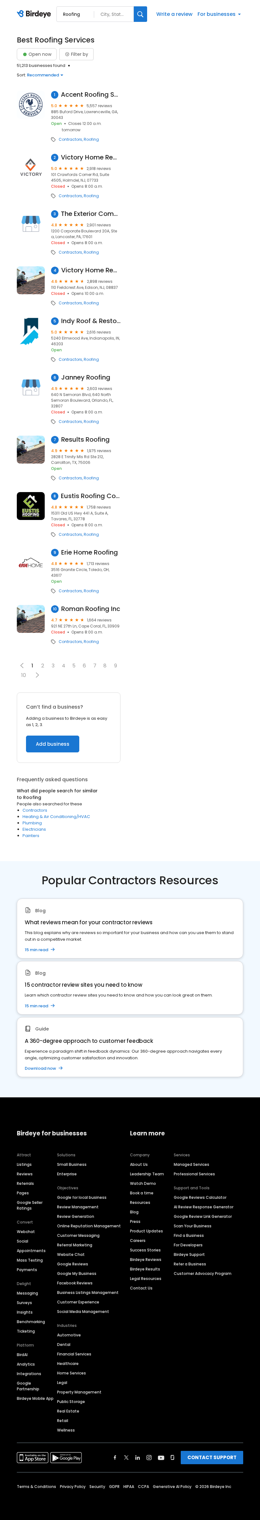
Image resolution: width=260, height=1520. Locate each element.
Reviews (25, 1174)
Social (22, 1241)
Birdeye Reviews (145, 1259)
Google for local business (82, 1197)
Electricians (34, 829)
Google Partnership (28, 1386)
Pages (23, 1193)
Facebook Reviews (75, 1283)
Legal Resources (145, 1278)
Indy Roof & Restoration (90, 321)
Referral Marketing (74, 1245)
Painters (31, 836)
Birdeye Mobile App (35, 1398)
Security (97, 1486)
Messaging (27, 1293)
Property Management (79, 1392)
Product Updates (146, 1231)
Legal (62, 1382)
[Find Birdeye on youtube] (161, 1457)
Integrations (29, 1373)
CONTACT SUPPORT (212, 1457)
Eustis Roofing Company (90, 496)
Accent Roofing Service (91, 95)
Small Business (72, 1164)
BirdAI (22, 1354)
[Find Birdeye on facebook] (115, 1457)
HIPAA (128, 1486)
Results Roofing (85, 440)
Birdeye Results (145, 1269)
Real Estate (68, 1411)
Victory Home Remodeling (90, 157)
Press (135, 1221)
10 (23, 675)
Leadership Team (147, 1174)
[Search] (140, 14)
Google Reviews (72, 1264)
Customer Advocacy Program (202, 1273)
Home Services (71, 1373)
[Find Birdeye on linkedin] (137, 1457)
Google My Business (76, 1273)
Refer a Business (190, 1264)
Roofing (91, 139)
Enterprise (67, 1174)
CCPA (143, 1486)
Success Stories (145, 1250)
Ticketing (26, 1331)
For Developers (188, 1245)
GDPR (114, 1486)
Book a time (141, 1193)
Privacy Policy (73, 1486)
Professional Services (194, 1174)
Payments (27, 1269)
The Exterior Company (90, 214)
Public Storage (71, 1401)
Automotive (69, 1335)
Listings (24, 1164)
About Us (139, 1164)
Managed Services (191, 1164)
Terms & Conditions (36, 1486)
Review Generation (75, 1216)
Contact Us (141, 1288)
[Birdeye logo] (35, 14)
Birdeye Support (189, 1254)
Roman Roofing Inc (90, 609)
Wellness (66, 1430)
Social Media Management (83, 1311)
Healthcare (68, 1363)
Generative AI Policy (172, 1486)
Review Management (78, 1207)
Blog (134, 1212)
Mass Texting (30, 1260)
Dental (63, 1344)
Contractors (70, 139)
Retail (62, 1420)
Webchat (26, 1231)
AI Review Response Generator (203, 1207)
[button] (37, 675)
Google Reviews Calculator (200, 1197)
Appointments (31, 1250)
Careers (138, 1240)
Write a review (174, 14)
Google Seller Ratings (29, 1205)
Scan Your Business (192, 1226)
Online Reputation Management (89, 1226)
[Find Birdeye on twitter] (126, 1457)
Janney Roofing (85, 377)
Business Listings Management (88, 1292)
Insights (25, 1312)
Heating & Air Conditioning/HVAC (56, 817)
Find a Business (189, 1235)
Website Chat (71, 1254)
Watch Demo (143, 1183)
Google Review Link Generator (203, 1216)
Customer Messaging (78, 1235)
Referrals (25, 1183)
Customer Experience (78, 1302)
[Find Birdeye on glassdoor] (172, 1457)
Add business (52, 744)
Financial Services (74, 1354)
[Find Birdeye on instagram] (149, 1457)
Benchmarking (31, 1321)
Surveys (24, 1302)
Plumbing (32, 823)
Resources (140, 1202)
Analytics (26, 1364)
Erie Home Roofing (89, 552)
